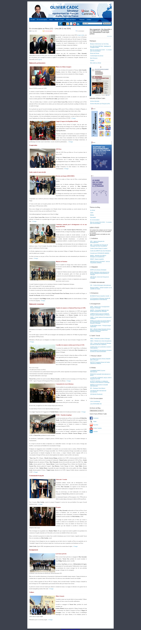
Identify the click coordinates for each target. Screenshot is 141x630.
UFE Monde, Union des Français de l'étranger (99, 277)
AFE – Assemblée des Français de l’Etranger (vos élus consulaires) (99, 245)
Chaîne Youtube (97, 428)
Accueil (33, 19)
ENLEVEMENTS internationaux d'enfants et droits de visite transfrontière (101, 351)
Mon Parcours (93, 58)
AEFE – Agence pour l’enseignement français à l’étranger (99, 307)
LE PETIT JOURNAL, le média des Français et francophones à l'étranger (100, 382)
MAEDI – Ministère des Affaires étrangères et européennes (98, 256)
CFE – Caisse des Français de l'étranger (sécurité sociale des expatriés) (100, 344)
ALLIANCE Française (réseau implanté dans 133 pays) (100, 359)
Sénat (50, 19)
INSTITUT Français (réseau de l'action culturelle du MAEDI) (100, 363)
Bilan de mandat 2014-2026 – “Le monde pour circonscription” (101, 50)
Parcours (82, 19)
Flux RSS (95, 425)
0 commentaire (80, 31)
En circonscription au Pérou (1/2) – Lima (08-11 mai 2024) (50, 28)
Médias (92, 215)
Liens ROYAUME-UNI (95, 404)
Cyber (91, 212)
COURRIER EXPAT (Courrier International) (97, 371)
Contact (89, 19)
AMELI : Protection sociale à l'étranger (100, 338)
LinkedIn (95, 431)
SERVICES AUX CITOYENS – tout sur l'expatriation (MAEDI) (100, 262)
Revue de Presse (71, 19)
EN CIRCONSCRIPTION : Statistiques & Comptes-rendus (100, 47)
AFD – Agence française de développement (97, 242)
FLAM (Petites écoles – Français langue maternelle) (100, 326)
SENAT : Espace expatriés (97, 259)
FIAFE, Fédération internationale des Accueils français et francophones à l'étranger (99, 273)
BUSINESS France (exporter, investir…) (100, 296)
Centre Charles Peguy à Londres (98, 248)
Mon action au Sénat (95, 63)
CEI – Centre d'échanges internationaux (100, 285)
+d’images (73, 118)
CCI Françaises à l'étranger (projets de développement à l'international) (100, 299)
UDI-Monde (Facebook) (96, 394)
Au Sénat (92, 210)
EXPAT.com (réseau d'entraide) (98, 270)
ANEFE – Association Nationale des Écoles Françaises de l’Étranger (99, 311)
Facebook (95, 418)
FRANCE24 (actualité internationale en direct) (100, 375)
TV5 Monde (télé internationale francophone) (98, 391)
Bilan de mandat (59, 19)
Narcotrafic (93, 217)
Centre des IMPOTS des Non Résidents (100, 251)
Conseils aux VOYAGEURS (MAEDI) (99, 253)
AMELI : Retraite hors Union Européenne (100, 341)
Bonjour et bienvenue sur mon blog (99, 44)
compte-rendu (81, 35)
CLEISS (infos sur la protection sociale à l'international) (100, 347)
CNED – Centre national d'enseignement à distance (100, 318)
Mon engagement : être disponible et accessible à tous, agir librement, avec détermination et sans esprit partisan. (101, 33)
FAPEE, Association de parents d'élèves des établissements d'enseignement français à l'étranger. (100, 322)
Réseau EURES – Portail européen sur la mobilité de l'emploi (101, 288)
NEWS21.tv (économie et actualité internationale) (99, 385)
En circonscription (42, 19)
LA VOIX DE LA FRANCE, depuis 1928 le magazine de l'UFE (100, 378)
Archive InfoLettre (94, 101)
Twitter (95, 421)
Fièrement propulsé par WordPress (70, 629)
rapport (39, 59)
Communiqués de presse (96, 55)
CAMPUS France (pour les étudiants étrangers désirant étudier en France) (100, 314)
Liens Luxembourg (95, 401)
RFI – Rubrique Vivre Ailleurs (97, 388)
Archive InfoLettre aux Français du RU (100, 103)
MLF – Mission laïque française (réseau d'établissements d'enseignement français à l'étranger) (100, 330)
